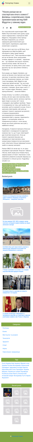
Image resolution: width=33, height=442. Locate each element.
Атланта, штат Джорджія (9, 172)
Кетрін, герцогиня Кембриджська (11, 169)
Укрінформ (24, 371)
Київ (12, 363)
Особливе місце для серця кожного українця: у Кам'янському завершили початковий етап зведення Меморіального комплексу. (16, 248)
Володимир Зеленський (21, 365)
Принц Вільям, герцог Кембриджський (12, 171)
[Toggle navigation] (29, 3)
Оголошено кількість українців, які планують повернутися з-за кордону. (15, 292)
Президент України (22, 369)
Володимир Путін (20, 375)
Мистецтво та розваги (24, 27)
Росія (4, 363)
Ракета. (15, 373)
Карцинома (25, 164)
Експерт (15, 165)
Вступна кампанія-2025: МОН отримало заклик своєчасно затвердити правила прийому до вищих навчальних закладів (16, 223)
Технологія (6, 338)
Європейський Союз (9, 369)
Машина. (5, 371)
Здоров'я (6, 342)
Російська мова (7, 373)
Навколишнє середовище (11, 352)
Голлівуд (20, 165)
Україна (8, 363)
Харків (28, 375)
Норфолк (25, 171)
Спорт (5, 345)
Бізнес (5, 331)
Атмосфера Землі (7, 165)
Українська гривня (14, 371)
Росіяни (10, 365)
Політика (6, 328)
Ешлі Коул (12, 167)
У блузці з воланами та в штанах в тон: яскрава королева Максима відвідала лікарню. (16, 270)
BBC (24, 165)
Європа (25, 367)
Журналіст (18, 164)
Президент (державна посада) (12, 367)
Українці (17, 363)
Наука (5, 348)
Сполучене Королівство (8, 164)
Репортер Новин (12, 3)
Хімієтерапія (5, 167)
